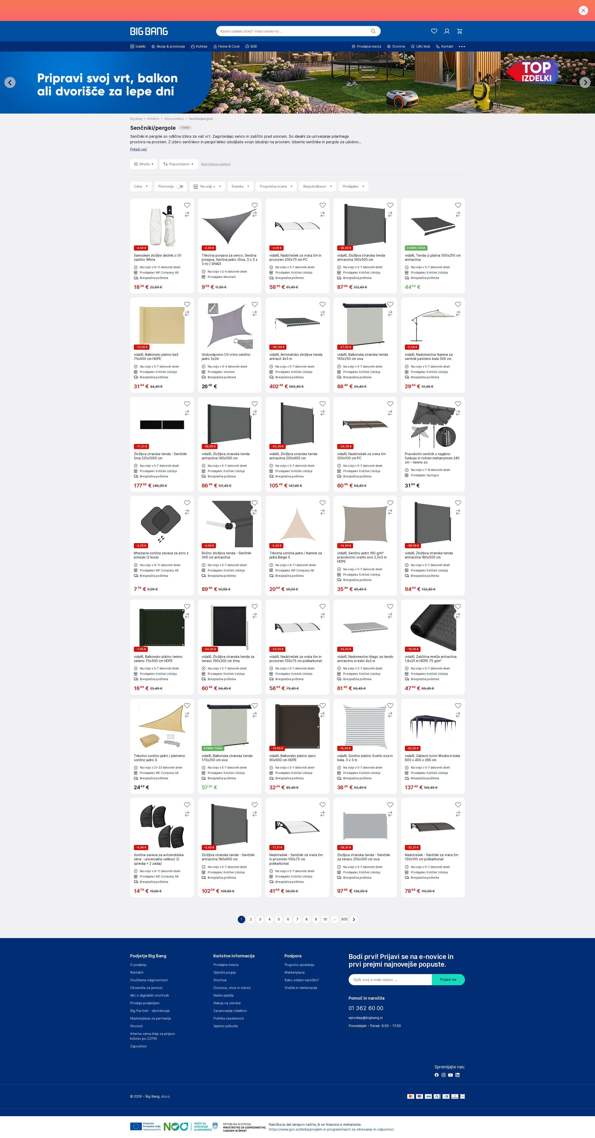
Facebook (436, 1075)
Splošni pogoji (224, 972)
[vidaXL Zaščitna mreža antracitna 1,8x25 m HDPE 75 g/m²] (433, 647)
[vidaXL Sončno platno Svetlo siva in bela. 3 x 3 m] (365, 746)
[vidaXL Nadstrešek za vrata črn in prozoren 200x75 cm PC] (297, 246)
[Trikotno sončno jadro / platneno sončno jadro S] (162, 746)
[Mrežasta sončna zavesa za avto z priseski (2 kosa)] (162, 545)
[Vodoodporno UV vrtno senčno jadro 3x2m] (229, 345)
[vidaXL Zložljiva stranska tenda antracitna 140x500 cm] (229, 444)
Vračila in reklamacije (300, 988)
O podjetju (138, 965)
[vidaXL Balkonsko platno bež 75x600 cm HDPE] (162, 345)
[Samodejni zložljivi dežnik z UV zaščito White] (162, 246)
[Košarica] (459, 31)
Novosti (136, 1026)
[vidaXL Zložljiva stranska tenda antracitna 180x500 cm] (433, 545)
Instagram (443, 1075)
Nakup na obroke (227, 1003)
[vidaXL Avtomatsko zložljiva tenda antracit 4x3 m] (297, 345)
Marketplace (294, 972)
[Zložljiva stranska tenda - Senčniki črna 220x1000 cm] (162, 444)
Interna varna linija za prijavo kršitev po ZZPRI (152, 1036)
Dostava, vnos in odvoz (232, 988)
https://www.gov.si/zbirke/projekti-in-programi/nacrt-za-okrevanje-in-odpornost (331, 1129)
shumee (229, 372)
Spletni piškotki (225, 1026)
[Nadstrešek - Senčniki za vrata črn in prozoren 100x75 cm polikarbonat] (297, 847)
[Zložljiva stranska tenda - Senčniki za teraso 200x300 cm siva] (365, 847)
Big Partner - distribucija (149, 1011)
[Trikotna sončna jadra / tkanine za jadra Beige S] (297, 545)
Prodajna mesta (225, 965)
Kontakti (136, 972)
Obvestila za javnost (146, 988)
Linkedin (457, 1075)
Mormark (230, 277)
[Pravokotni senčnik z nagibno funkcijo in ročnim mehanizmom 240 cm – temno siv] (433, 444)
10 (325, 919)
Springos (433, 475)
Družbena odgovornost (149, 980)
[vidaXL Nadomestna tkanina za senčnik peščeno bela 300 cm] (433, 345)
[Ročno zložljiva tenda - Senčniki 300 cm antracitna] (229, 545)
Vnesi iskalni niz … (251, 31)
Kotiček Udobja (301, 272)
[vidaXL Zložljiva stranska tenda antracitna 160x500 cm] (365, 246)
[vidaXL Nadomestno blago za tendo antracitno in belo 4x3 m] (365, 647)
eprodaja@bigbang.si (366, 1018)
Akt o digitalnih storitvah (149, 995)
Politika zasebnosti (228, 1018)
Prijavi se (448, 979)
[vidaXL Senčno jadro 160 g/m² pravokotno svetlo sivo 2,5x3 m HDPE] (365, 545)
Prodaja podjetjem (144, 1003)
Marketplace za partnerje (150, 1018)
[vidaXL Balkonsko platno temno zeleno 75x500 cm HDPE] (162, 647)
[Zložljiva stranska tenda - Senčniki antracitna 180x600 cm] (229, 847)
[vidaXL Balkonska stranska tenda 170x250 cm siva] (229, 746)
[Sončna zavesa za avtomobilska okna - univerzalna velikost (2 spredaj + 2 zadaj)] (162, 847)
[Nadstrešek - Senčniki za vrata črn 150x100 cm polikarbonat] (433, 847)
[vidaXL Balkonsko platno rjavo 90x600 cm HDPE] (297, 746)
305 (344, 919)
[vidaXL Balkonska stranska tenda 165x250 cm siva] (365, 345)
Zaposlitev (138, 1046)
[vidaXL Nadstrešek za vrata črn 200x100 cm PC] (365, 444)
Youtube (450, 1075)
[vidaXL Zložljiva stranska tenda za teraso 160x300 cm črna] (229, 647)
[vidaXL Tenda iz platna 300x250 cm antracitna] (433, 246)
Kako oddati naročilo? (301, 980)
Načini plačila (223, 995)
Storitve (220, 980)
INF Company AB (167, 272)
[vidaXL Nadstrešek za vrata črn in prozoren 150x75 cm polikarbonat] (297, 647)
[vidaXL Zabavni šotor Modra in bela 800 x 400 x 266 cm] (433, 746)
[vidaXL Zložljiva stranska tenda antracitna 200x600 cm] (297, 444)
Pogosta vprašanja (299, 965)
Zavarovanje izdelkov (230, 1011)
